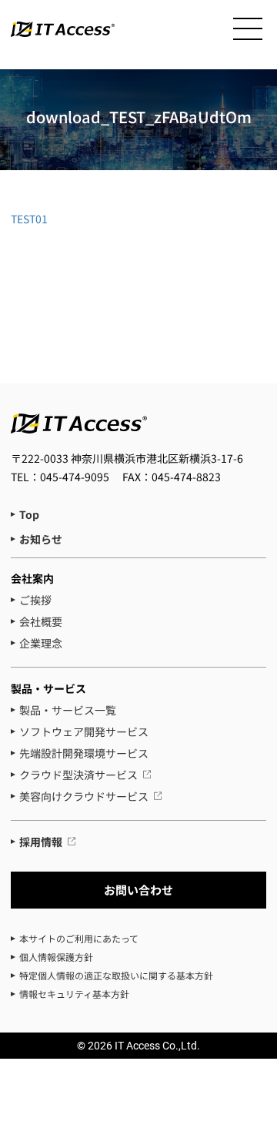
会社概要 (40, 621)
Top (29, 514)
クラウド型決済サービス (78, 774)
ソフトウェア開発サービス (84, 731)
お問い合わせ (138, 890)
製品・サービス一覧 (67, 710)
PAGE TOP (254, 1054)
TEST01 (29, 218)
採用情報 (40, 841)
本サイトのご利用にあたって (78, 938)
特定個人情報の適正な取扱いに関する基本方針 (116, 975)
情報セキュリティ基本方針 (74, 993)
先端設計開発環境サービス (84, 753)
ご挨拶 (35, 600)
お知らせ (40, 539)
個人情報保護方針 (56, 956)
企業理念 (40, 643)
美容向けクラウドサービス (84, 796)
